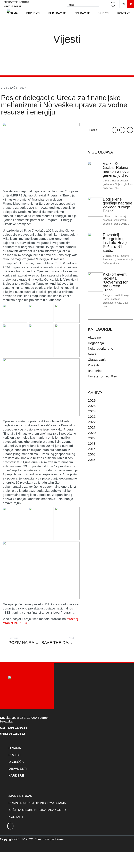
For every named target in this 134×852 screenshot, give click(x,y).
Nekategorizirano (100, 348)
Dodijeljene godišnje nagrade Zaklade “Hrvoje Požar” (117, 205)
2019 (91, 438)
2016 (91, 454)
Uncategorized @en (102, 376)
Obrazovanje (97, 360)
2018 (91, 444)
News (92, 354)
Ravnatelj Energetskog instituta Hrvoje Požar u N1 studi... (115, 243)
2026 (92, 400)
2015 (91, 460)
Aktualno (94, 337)
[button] (35, 13)
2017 (91, 449)
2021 (91, 427)
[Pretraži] (105, 5)
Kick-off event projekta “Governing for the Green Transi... (115, 282)
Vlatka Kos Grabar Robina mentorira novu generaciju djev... (117, 169)
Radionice (95, 371)
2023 (92, 417)
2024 (92, 411)
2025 (92, 406)
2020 (92, 433)
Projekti (93, 365)
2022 (92, 422)
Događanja (96, 343)
